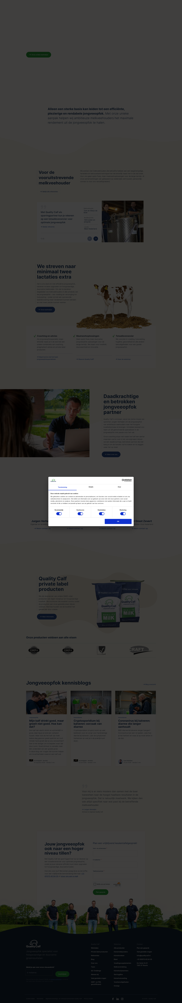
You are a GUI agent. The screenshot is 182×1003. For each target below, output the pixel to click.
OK (118, 521)
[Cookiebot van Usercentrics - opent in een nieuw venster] (123, 480)
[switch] (80, 513)
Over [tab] (119, 487)
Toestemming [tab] (62, 487)
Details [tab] (91, 487)
